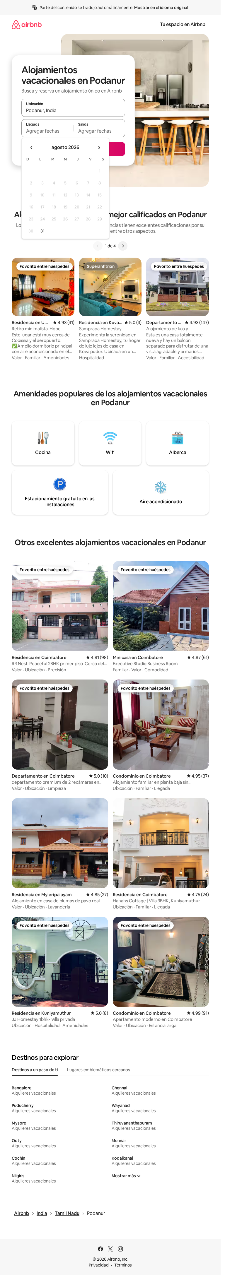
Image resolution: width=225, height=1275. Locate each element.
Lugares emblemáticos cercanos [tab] (98, 1069)
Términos (123, 1265)
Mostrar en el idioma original (161, 7)
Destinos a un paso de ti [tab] (35, 1069)
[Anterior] (98, 246)
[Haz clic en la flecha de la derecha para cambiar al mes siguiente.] (99, 147)
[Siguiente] (122, 246)
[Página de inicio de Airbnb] (27, 24)
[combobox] (73, 110)
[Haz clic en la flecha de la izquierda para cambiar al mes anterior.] (31, 147)
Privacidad (99, 1265)
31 (42, 231)
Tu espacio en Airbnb (182, 24)
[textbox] (47, 130)
